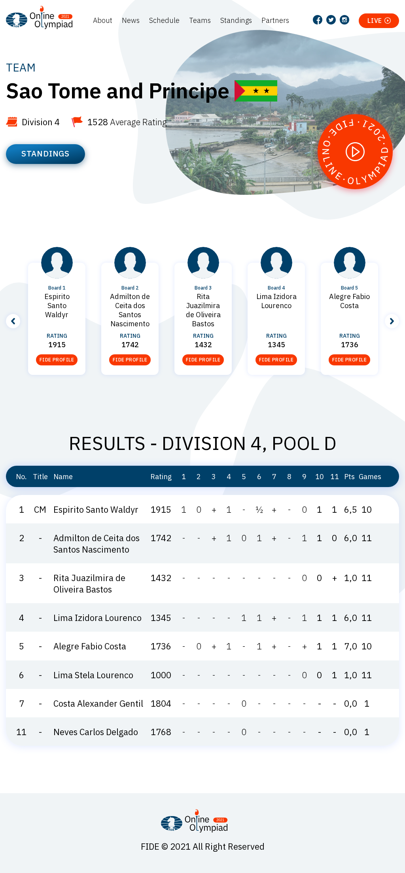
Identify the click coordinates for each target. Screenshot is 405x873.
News (131, 20)
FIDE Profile (57, 360)
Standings (236, 20)
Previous (13, 321)
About (102, 20)
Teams (200, 20)
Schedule (164, 20)
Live (374, 20)
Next (392, 321)
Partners (275, 20)
